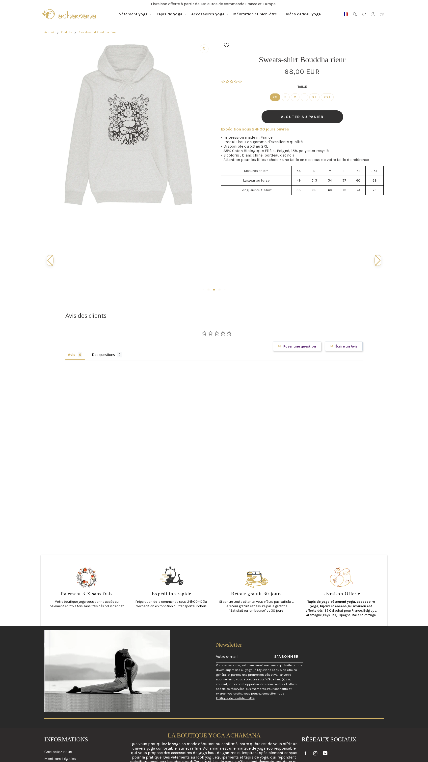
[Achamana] (69, 14)
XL (314, 97)
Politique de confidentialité (235, 698)
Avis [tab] (71, 354)
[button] (226, 45)
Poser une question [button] (299, 346)
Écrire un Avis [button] (346, 346)
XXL (327, 97)
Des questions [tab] (103, 354)
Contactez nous (58, 752)
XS (275, 97)
